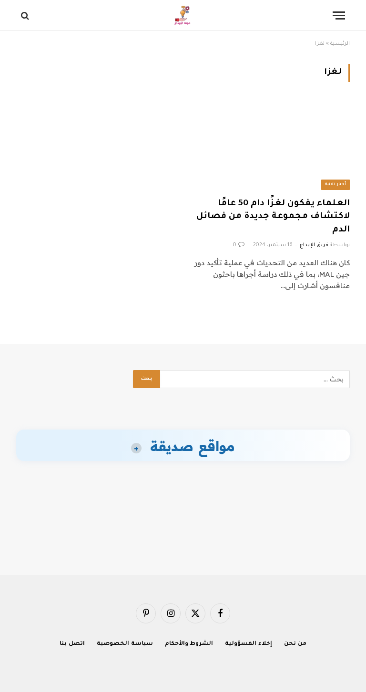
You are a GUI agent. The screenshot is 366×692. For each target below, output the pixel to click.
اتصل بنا (72, 644)
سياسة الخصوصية (125, 644)
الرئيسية (340, 44)
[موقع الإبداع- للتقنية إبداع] (183, 15)
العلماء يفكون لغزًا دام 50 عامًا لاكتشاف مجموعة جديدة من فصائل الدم (273, 216)
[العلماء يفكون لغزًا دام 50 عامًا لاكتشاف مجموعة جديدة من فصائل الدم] (271, 145)
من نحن (295, 644)
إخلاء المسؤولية (248, 644)
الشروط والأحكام (189, 644)
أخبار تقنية (335, 184)
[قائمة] (339, 15)
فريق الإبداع (314, 245)
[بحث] (26, 15)
